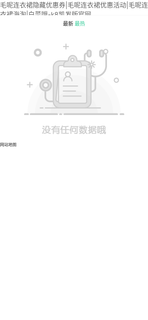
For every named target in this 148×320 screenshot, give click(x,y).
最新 (68, 23)
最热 (80, 23)
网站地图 (8, 144)
